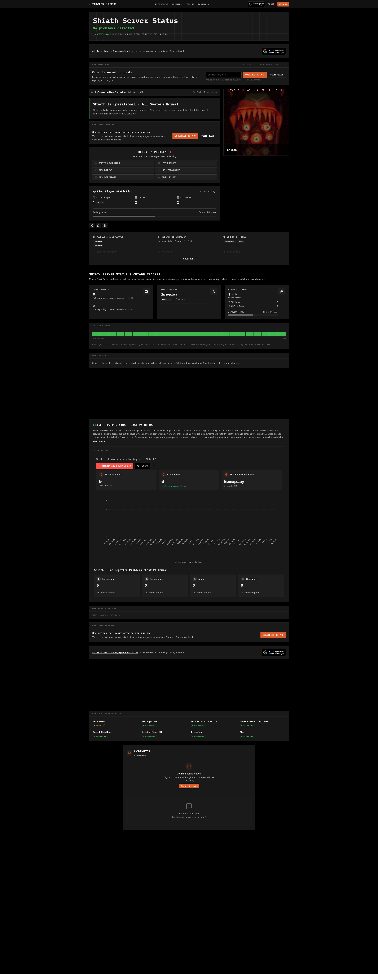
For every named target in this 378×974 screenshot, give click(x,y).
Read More (98, 441)
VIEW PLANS (276, 74)
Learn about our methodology (191, 562)
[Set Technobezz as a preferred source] (256, 4)
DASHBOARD (203, 4)
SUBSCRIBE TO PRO (185, 136)
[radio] (123, 163)
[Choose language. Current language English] (271, 4)
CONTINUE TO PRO (254, 74)
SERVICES (177, 4)
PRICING (190, 4)
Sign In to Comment (189, 786)
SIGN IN (283, 4)
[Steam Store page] (104, 225)
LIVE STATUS (161, 4)
